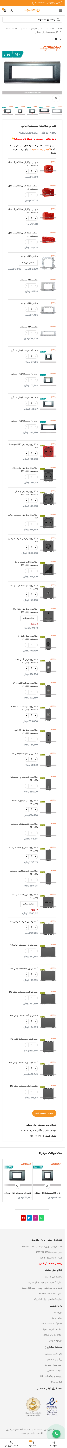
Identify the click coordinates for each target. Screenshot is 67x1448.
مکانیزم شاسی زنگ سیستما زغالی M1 (24, 826)
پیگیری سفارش (54, 1359)
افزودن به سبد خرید (44, 1113)
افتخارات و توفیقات (52, 1335)
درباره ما (58, 1312)
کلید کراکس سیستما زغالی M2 (23, 1062)
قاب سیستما (11, 29)
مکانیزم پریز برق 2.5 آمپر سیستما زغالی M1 (26, 732)
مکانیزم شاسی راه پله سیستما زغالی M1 (23, 849)
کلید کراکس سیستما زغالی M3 (23, 992)
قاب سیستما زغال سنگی (46, 32)
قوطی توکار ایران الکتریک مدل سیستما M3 (23, 187)
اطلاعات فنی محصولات (51, 1329)
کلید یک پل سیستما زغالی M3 (24, 945)
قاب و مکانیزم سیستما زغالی (35, 1130)
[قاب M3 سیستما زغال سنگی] (18, 1176)
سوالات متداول (54, 1371)
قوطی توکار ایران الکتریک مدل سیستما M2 (23, 164)
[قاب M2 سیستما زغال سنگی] (47, 1176)
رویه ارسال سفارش (53, 1365)
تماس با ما (57, 1318)
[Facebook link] (43, 1136)
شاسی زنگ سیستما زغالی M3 (24, 1015)
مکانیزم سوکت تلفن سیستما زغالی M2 (24, 587)
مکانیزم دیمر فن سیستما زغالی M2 (23, 540)
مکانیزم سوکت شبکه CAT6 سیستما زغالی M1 (24, 708)
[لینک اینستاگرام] (39, 1136)
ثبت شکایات (56, 1382)
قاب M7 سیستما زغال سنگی (24, 421)
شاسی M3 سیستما (29, 280)
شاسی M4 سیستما (29, 303)
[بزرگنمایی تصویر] (56, 98)
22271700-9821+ (48, 1258)
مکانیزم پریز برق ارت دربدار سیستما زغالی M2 (25, 470)
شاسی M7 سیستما (29, 327)
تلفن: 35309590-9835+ (50, 1293)
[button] (47, 1186)
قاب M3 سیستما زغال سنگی (24, 374)
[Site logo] (32, 10)
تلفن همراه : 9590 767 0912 (48, 1252)
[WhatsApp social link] (36, 1136)
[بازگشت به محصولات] (56, 40)
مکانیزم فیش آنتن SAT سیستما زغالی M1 (26, 661)
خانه (60, 29)
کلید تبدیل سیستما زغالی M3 (24, 968)
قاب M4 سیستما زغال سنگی (24, 397)
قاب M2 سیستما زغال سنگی (24, 350)
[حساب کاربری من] (11, 10)
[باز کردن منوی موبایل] (60, 10)
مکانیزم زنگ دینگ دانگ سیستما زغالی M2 (26, 564)
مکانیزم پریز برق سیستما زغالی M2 (23, 517)
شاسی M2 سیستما (29, 256)
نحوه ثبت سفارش (53, 1354)
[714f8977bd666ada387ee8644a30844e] (23, 1218)
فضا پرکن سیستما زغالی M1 (25, 753)
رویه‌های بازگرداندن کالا (51, 1376)
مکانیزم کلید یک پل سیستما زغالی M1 (24, 779)
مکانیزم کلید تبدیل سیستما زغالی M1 (24, 802)
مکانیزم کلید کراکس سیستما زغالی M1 (24, 873)
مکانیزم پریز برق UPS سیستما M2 (23, 446)
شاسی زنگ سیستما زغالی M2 (24, 1086)
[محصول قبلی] (60, 40)
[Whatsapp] (41, 1218)
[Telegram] (29, 1218)
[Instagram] (35, 1218)
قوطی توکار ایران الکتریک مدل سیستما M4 (23, 211)
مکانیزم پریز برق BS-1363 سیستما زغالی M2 (25, 611)
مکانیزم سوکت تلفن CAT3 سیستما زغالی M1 (25, 685)
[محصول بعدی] (52, 40)
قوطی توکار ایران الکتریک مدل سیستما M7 (23, 234)
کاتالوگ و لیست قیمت (51, 1324)
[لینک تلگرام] (31, 1136)
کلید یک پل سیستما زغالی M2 (24, 921)
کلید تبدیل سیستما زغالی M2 (24, 1039)
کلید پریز (50, 29)
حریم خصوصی (55, 1340)
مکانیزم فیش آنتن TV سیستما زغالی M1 (27, 638)
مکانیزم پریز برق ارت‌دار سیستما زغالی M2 (26, 493)
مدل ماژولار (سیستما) (31, 29)
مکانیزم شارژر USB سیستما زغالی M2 (25, 896)
